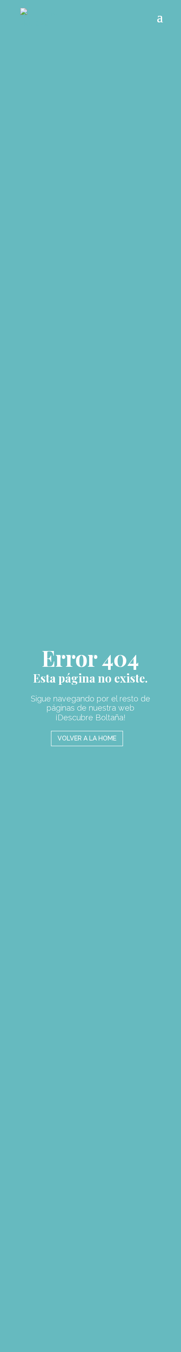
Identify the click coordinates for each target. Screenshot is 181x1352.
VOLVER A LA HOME (87, 738)
